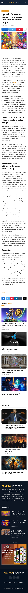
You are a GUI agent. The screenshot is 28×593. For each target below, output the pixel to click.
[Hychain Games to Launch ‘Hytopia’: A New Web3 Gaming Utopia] (14, 40)
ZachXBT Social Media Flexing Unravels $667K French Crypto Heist (13, 393)
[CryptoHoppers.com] (14, 2)
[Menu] (2, 2)
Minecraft (16, 82)
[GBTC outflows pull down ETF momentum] (14, 441)
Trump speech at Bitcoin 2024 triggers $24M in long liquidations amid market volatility (15, 427)
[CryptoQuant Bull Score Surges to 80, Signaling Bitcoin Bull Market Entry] (5, 513)
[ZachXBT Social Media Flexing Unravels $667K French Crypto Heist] (14, 384)
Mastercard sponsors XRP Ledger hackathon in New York (18, 522)
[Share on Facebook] (5, 29)
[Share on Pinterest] (19, 29)
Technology (5, 10)
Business (16, 584)
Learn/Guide (19, 582)
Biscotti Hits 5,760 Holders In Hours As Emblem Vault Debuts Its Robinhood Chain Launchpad (13, 325)
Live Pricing (23, 584)
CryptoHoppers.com (19, 588)
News (5, 582)
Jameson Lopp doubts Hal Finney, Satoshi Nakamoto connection (15, 473)
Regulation (5, 584)
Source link (4, 292)
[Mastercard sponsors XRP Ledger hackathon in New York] (5, 523)
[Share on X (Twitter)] (12, 29)
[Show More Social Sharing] (25, 29)
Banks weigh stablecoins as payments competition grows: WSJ (12, 371)
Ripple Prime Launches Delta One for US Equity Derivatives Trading (13, 348)
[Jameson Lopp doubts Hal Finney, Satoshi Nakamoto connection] (14, 463)
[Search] (26, 2)
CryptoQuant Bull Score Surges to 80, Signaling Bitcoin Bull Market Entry (18, 513)
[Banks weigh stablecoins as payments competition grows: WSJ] (14, 361)
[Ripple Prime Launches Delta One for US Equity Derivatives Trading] (14, 339)
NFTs (10, 584)
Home (2, 6)
